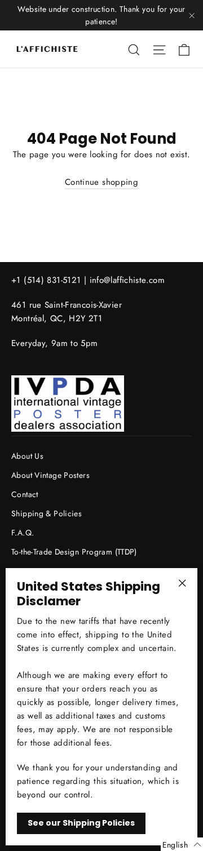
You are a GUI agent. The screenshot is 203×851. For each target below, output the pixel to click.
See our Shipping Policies (81, 822)
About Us (27, 456)
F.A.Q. (22, 532)
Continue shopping (101, 182)
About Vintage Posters (50, 475)
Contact (24, 494)
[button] (182, 844)
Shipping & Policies (46, 513)
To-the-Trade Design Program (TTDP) (74, 551)
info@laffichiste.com (127, 280)
